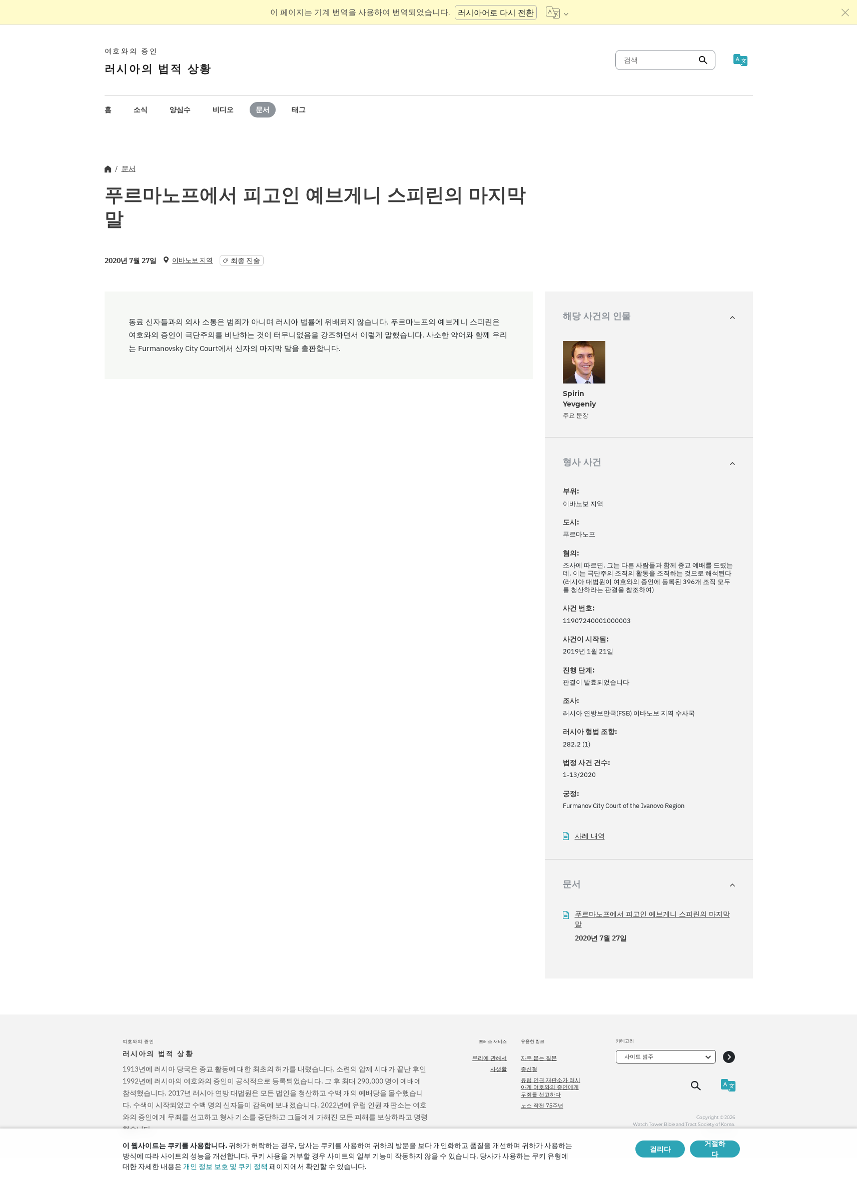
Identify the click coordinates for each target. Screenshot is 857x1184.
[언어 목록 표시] (557, 12)
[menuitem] (108, 110)
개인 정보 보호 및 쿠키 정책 (225, 1166)
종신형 (529, 1069)
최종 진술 (245, 260)
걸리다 (660, 1149)
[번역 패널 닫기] (845, 12)
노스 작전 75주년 (542, 1105)
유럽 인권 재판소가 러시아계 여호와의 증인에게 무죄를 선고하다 (550, 1087)
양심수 (180, 109)
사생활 (498, 1069)
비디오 (223, 109)
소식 (141, 109)
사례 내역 (590, 836)
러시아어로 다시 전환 (496, 13)
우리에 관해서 (489, 1058)
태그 (299, 109)
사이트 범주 (638, 1056)
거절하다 (714, 1149)
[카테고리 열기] (729, 1057)
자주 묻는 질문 (539, 1058)
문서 (263, 109)
